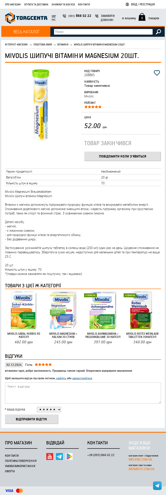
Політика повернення (21, 461)
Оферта (10, 471)
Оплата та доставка (36, 4)
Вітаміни (62, 44)
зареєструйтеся (82, 378)
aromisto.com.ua (141, 469)
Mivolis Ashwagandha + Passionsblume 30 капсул (102, 335)
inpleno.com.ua (140, 459)
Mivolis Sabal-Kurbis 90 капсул (23, 335)
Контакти (84, 4)
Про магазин (13, 4)
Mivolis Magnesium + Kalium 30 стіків (63, 335)
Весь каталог (26, 31)
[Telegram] (59, 456)
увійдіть (61, 378)
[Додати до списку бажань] (157, 73)
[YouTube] (49, 456)
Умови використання (20, 466)
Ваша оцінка (16, 409)
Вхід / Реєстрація (143, 4)
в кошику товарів (140, 18)
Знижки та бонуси (63, 4)
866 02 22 (79, 16)
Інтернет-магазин (16, 44)
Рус (54, 19)
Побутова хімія (43, 44)
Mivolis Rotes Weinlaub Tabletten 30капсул (142, 335)
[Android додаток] (69, 456)
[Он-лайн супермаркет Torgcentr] (26, 18)
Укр (54, 16)
